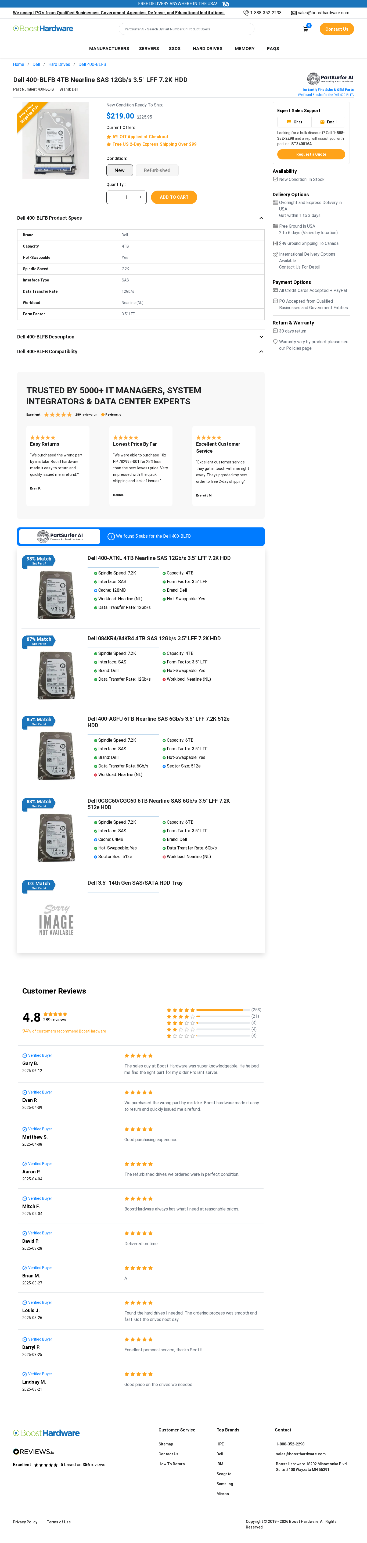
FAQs (273, 48)
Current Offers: (121, 127)
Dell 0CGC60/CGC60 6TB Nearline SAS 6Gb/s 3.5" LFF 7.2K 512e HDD (159, 804)
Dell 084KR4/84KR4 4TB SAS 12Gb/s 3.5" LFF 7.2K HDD (154, 638)
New (120, 170)
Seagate (224, 1474)
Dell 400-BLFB (92, 64)
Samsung (225, 1484)
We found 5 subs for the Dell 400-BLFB (326, 95)
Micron (223, 1494)
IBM (220, 1464)
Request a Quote (311, 154)
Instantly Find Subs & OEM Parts (328, 90)
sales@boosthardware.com (323, 12)
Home (18, 64)
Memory (245, 48)
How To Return (172, 1464)
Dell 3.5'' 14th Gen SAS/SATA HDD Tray (135, 883)
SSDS (175, 48)
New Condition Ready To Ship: (134, 105)
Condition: (116, 158)
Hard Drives (207, 48)
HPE (220, 1444)
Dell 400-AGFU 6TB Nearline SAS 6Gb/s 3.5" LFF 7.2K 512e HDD (158, 722)
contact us (336, 29)
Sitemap (166, 1444)
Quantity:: (116, 184)
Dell (36, 64)
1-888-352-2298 (266, 12)
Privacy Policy (25, 1522)
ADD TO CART (174, 197)
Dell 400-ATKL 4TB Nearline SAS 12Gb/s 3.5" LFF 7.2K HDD (159, 558)
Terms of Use (59, 1522)
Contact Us (168, 1454)
